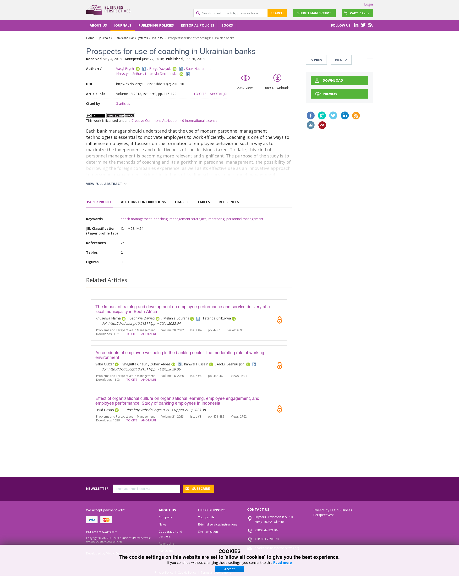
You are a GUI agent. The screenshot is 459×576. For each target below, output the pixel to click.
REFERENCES (229, 202)
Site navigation (208, 532)
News (162, 524)
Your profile (206, 517)
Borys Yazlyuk (160, 68)
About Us (98, 25)
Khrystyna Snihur (129, 73)
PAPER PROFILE (99, 202)
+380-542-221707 (267, 530)
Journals (122, 25)
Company (165, 517)
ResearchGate (322, 115)
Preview (330, 93)
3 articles (123, 103)
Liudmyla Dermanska (161, 73)
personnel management (244, 219)
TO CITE (199, 93)
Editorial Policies (197, 25)
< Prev (316, 59)
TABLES (203, 202)
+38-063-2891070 (267, 539)
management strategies (188, 219)
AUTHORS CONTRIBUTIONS (143, 202)
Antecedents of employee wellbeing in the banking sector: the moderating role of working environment (179, 354)
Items (359, 13)
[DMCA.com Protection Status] (120, 115)
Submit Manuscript (314, 13)
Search (277, 13)
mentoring (216, 219)
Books (227, 25)
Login (368, 4)
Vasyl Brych (125, 68)
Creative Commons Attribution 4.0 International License (174, 120)
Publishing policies (156, 25)
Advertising (166, 544)
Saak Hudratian (197, 68)
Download (333, 80)
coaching (161, 219)
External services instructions (217, 524)
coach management (136, 219)
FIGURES (181, 202)
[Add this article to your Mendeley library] (322, 125)
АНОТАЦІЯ (218, 93)
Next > (341, 59)
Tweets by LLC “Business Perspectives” (332, 512)
